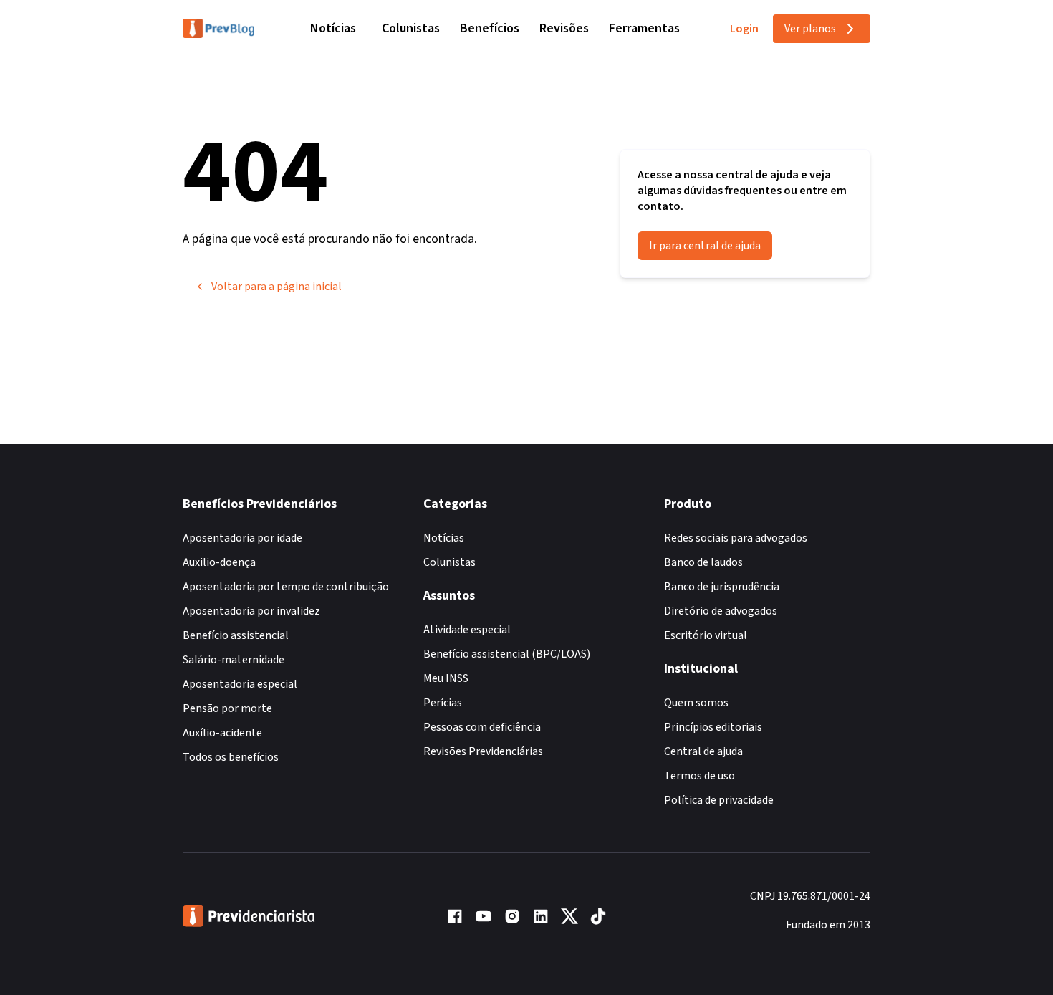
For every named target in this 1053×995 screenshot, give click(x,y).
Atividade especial (467, 629)
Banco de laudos (703, 562)
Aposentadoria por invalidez (251, 611)
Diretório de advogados (720, 611)
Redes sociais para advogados (735, 538)
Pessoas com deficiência (482, 727)
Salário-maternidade (233, 659)
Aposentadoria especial (240, 684)
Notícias (333, 28)
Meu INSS (445, 678)
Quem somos (696, 702)
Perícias (442, 702)
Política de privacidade (719, 800)
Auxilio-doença (219, 562)
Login (744, 29)
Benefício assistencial (236, 635)
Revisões (564, 28)
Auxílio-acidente (222, 732)
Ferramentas (644, 28)
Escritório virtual (705, 635)
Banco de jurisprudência (721, 586)
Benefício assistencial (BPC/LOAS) (506, 654)
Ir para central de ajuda (705, 246)
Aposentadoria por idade (242, 538)
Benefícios (489, 28)
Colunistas (411, 28)
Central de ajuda (703, 751)
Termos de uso (699, 775)
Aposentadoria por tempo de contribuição (286, 586)
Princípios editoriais (713, 727)
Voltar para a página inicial (276, 286)
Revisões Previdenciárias (483, 751)
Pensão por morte (227, 708)
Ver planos (810, 29)
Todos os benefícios (231, 757)
